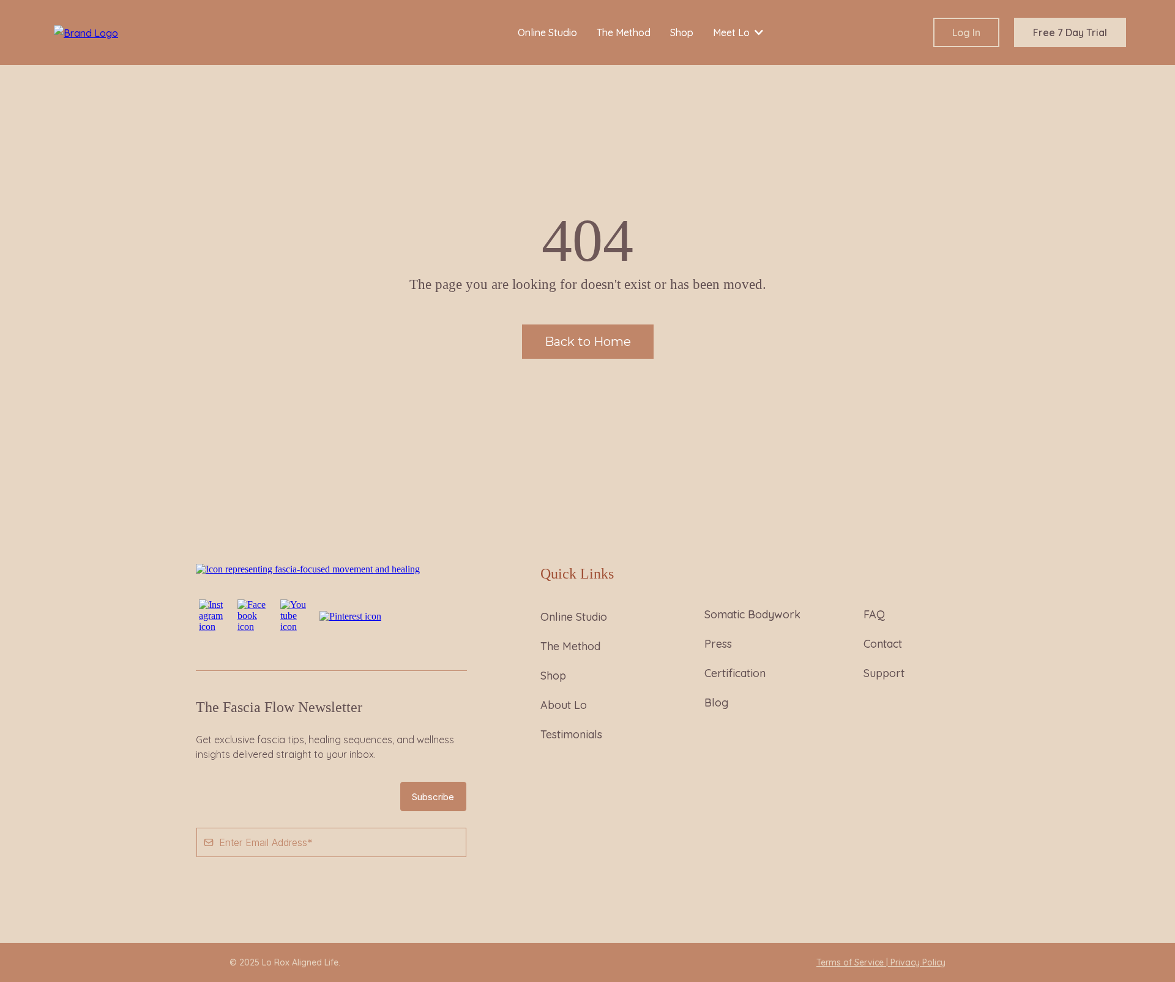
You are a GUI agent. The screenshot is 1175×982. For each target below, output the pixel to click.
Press (718, 644)
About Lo (563, 705)
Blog (716, 702)
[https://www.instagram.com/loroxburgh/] (212, 615)
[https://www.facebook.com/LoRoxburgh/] (252, 615)
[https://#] (308, 568)
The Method (570, 646)
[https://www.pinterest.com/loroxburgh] (350, 615)
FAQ (874, 614)
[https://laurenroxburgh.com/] (86, 32)
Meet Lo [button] (732, 32)
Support (884, 673)
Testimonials (571, 734)
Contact (883, 644)
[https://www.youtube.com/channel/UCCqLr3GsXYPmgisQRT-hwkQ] (293, 615)
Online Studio (573, 617)
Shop (553, 676)
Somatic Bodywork (752, 614)
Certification (735, 673)
